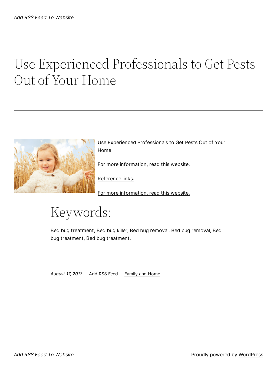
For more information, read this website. (144, 164)
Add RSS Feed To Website (44, 17)
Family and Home (142, 273)
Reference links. (116, 178)
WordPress (251, 354)
